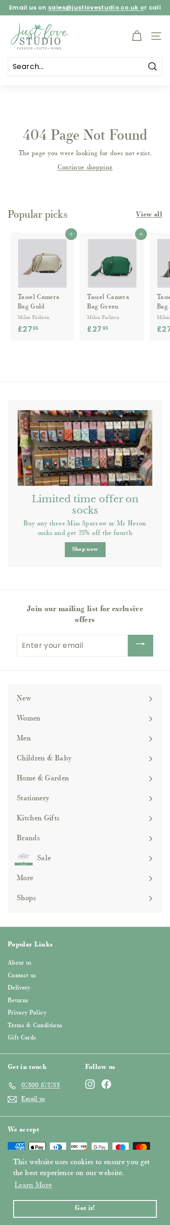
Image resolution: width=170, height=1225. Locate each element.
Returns (18, 1001)
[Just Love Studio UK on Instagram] (90, 1084)
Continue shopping (85, 168)
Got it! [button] (85, 1208)
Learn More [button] (33, 1185)
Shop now (85, 549)
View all (149, 215)
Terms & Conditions (35, 1026)
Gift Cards (22, 1038)
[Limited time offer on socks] (85, 448)
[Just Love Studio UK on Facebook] (106, 1084)
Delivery (19, 988)
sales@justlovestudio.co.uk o (96, 7)
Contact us (22, 976)
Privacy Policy (27, 1013)
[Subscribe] (140, 646)
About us (20, 963)
